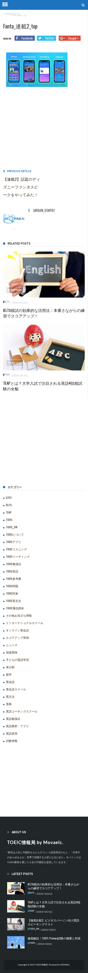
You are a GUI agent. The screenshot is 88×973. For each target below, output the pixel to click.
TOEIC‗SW (11, 527)
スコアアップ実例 (17, 637)
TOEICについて (15, 534)
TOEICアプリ (13, 542)
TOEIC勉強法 (13, 564)
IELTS (7, 302)
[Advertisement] (44, 129)
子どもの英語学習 (17, 659)
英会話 (10, 682)
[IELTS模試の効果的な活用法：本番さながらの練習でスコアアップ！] (44, 274)
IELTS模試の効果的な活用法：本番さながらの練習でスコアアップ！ (44, 312)
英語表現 (11, 733)
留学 (9, 674)
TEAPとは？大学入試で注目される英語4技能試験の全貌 (42, 385)
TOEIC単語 (12, 571)
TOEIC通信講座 (15, 608)
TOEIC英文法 (13, 600)
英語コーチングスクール (21, 711)
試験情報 (11, 740)
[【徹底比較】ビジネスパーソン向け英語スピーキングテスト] (16, 924)
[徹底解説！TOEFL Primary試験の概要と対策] (16, 942)
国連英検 (11, 652)
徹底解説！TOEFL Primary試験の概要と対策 (54, 938)
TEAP (7, 375)
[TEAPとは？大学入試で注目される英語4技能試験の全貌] (44, 347)
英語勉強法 (13, 718)
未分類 (10, 667)
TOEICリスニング (16, 549)
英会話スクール (16, 689)
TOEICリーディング (18, 556)
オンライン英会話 (17, 630)
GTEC (9, 497)
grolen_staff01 (44, 210)
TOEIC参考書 (13, 578)
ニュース (11, 645)
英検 (9, 704)
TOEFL (9, 519)
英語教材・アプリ (17, 726)
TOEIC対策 (12, 593)
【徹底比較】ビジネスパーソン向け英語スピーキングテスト (53, 922)
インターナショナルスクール (24, 623)
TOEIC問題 (12, 586)
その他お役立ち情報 (19, 615)
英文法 (10, 696)
